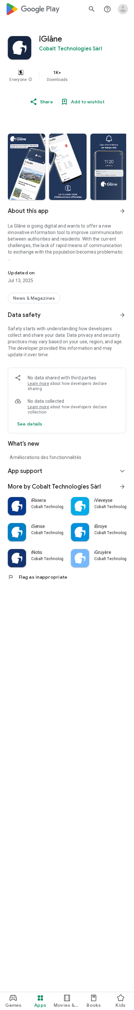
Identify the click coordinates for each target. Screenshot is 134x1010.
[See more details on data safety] (30, 424)
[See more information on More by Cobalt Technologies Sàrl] (122, 486)
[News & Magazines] (34, 298)
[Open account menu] (123, 9)
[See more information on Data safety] (122, 315)
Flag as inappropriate (37, 577)
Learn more (38, 383)
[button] (30, 79)
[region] (67, 76)
